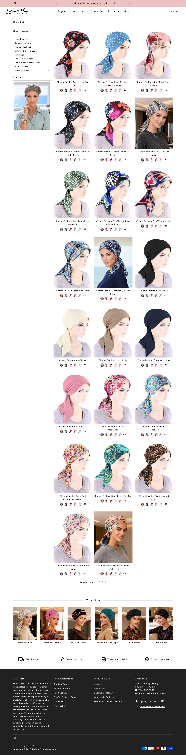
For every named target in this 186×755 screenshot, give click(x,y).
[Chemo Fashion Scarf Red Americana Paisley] (73, 467)
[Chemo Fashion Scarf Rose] (73, 398)
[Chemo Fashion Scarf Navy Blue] (154, 332)
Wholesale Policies (104, 697)
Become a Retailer (118, 11)
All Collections (22, 66)
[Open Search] (172, 11)
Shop (60, 11)
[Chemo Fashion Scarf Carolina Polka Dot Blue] (113, 53)
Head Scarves (21, 39)
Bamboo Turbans (22, 43)
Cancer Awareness (23, 58)
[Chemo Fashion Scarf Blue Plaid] (73, 262)
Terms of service (33, 746)
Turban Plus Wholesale (44, 749)
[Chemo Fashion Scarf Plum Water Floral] (113, 123)
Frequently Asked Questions (108, 701)
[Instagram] (14, 3)
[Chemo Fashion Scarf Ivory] (73, 332)
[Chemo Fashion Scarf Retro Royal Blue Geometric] (113, 192)
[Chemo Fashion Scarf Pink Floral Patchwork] (113, 537)
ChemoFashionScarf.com (152, 706)
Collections (78, 11)
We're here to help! (117, 659)
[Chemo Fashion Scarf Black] (154, 262)
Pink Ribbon (60, 706)
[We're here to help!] (104, 660)
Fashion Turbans (22, 47)
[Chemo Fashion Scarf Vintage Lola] (154, 192)
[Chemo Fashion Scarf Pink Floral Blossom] (154, 53)
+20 (84, 90)
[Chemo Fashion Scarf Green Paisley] (113, 467)
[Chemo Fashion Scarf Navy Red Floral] (73, 53)
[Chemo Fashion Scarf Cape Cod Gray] (154, 123)
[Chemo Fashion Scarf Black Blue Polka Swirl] (73, 123)
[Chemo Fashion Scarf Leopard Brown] (154, 467)
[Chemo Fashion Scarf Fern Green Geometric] (73, 192)
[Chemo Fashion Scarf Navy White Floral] (113, 262)
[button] (61, 90)
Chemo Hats (60, 701)
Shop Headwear (21, 31)
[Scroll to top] (180, 747)
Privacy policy (19, 746)
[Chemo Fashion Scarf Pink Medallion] (113, 398)
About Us (96, 11)
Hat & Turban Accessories (27, 62)
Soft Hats (19, 54)
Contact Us (99, 688)
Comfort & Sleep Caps (25, 50)
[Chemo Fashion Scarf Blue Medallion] (154, 398)
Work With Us (21, 70)
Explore (17, 77)
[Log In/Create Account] (177, 11)
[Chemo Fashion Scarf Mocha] (113, 332)
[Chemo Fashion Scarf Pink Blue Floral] (73, 537)
